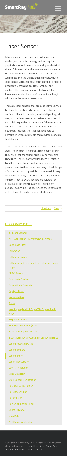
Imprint (30, 446)
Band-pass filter (17, 245)
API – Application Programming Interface (30, 238)
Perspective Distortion (21, 385)
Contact (30, 449)
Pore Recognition (18, 391)
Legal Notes (39, 446)
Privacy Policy (52, 446)
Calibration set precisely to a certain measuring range (34, 265)
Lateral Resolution (18, 367)
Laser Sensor (16, 355)
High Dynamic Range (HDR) (23, 325)
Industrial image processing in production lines (33, 337)
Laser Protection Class (21, 343)
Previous (46, 208)
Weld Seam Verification (21, 422)
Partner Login (19, 449)
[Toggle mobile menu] (58, 6)
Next (56, 208)
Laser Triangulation (19, 361)
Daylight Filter (16, 291)
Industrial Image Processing (23, 331)
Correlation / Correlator (21, 285)
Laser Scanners (17, 349)
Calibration (14, 251)
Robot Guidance (17, 410)
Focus (12, 303)
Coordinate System (19, 279)
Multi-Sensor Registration (22, 379)
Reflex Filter (15, 397)
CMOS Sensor (16, 273)
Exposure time (16, 297)
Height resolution (18, 319)
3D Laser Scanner (18, 232)
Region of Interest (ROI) (22, 404)
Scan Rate (14, 416)
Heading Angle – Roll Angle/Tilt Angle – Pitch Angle (32, 311)
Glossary (38, 449)
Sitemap (9, 449)
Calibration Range (18, 257)
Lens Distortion (17, 373)
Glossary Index (18, 224)
